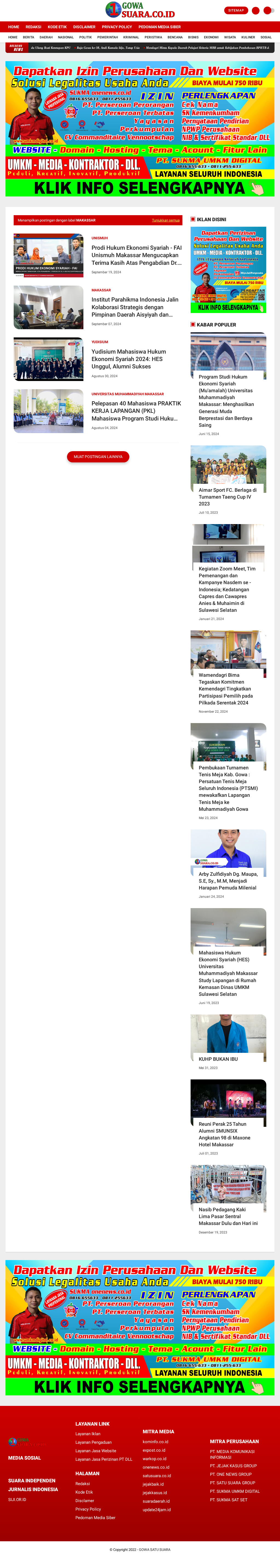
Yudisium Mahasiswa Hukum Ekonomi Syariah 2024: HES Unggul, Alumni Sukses (129, 359)
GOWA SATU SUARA (154, 1550)
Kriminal (131, 37)
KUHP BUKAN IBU (218, 1059)
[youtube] (29, 11)
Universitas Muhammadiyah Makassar (128, 394)
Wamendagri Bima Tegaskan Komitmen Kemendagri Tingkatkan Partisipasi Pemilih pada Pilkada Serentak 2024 (226, 689)
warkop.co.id (154, 1458)
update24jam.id (157, 1509)
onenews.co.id (156, 1467)
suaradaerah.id (156, 1501)
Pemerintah (107, 37)
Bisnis (193, 37)
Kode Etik (57, 27)
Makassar (101, 290)
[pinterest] (32, 1468)
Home (13, 27)
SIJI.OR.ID (17, 1499)
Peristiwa (153, 37)
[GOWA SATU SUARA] (140, 18)
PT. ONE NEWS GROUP (231, 1474)
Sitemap (236, 10)
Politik (85, 37)
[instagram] (22, 11)
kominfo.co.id (155, 1441)
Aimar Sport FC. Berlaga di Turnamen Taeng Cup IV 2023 (228, 497)
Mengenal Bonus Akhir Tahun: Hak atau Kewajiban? (127, 47)
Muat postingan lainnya (98, 456)
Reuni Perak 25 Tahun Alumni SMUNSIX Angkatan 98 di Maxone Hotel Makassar (224, 1134)
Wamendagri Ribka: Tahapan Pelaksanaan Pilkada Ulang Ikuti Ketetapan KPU (219, 47)
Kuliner (248, 37)
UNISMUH (100, 238)
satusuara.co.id (157, 1475)
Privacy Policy (117, 27)
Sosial (266, 37)
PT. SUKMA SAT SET (228, 1499)
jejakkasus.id (155, 1492)
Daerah (46, 37)
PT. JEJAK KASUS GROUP (233, 1465)
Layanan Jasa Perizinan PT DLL (103, 1459)
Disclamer (84, 1500)
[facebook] (7, 11)
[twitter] (14, 11)
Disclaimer (84, 27)
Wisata (230, 37)
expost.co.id (154, 1450)
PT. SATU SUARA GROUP (232, 1482)
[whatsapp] (24, 1468)
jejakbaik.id (153, 1484)
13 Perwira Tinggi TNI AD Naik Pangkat (59, 47)
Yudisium (100, 342)
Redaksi (33, 27)
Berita (28, 37)
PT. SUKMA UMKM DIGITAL (235, 1491)
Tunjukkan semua (166, 220)
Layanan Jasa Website (95, 1450)
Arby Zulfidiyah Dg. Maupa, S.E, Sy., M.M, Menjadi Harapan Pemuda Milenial (228, 881)
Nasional (66, 37)
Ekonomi (211, 37)
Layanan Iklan (87, 1433)
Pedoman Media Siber (160, 27)
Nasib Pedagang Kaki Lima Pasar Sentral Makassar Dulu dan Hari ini (228, 1216)
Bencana (175, 37)
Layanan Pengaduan (93, 1442)
